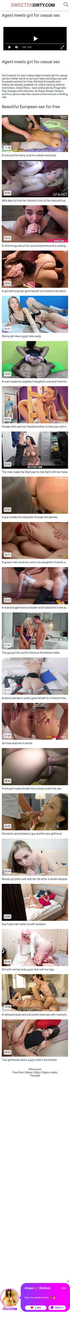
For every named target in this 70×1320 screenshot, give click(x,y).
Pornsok (35, 1075)
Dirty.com (33, 5)
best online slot (41, 87)
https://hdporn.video (45, 1072)
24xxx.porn (35, 1069)
